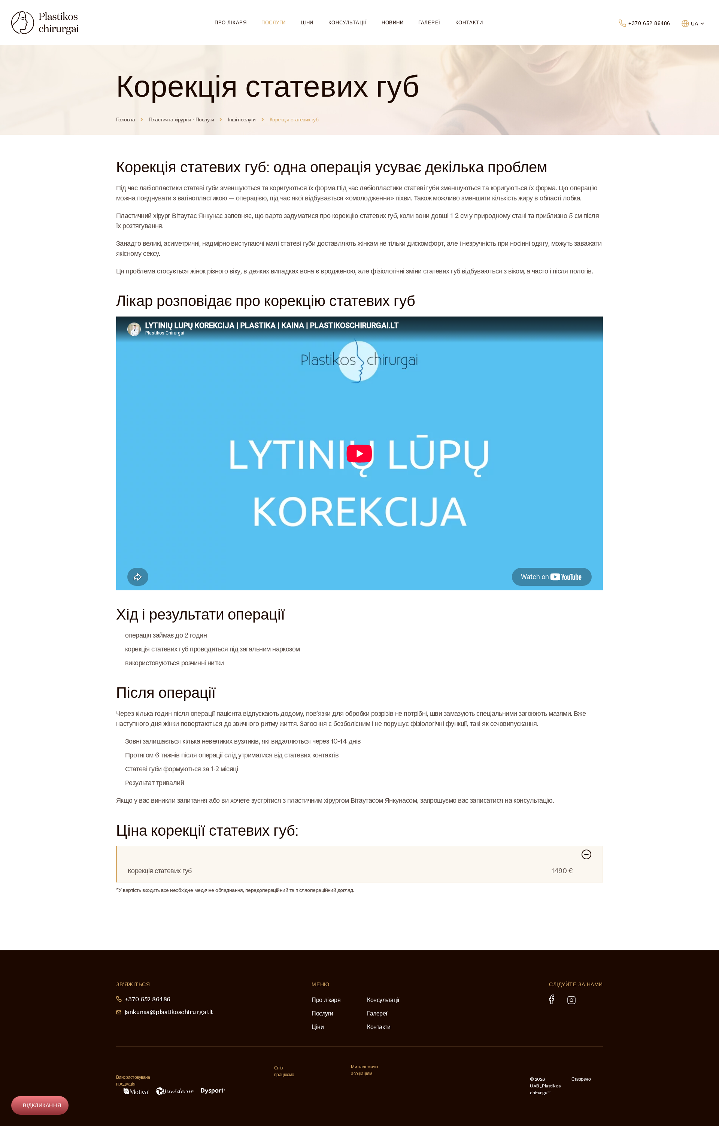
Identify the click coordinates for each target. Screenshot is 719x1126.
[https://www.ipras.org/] (368, 1087)
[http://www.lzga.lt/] (423, 1087)
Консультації (347, 22)
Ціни (307, 22)
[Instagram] (571, 1000)
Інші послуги (242, 119)
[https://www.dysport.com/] (213, 1091)
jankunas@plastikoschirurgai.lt (168, 1011)
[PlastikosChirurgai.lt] (45, 22)
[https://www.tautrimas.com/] (298, 1086)
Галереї (429, 22)
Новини (392, 22)
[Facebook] (551, 999)
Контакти (469, 22)
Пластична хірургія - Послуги (181, 119)
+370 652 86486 (649, 23)
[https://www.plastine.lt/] (459, 1087)
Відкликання (42, 1105)
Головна (125, 119)
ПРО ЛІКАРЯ (230, 22)
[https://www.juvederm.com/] (175, 1091)
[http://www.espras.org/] (396, 1087)
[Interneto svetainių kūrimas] (586, 1089)
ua (694, 24)
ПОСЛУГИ (273, 22)
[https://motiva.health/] (136, 1091)
